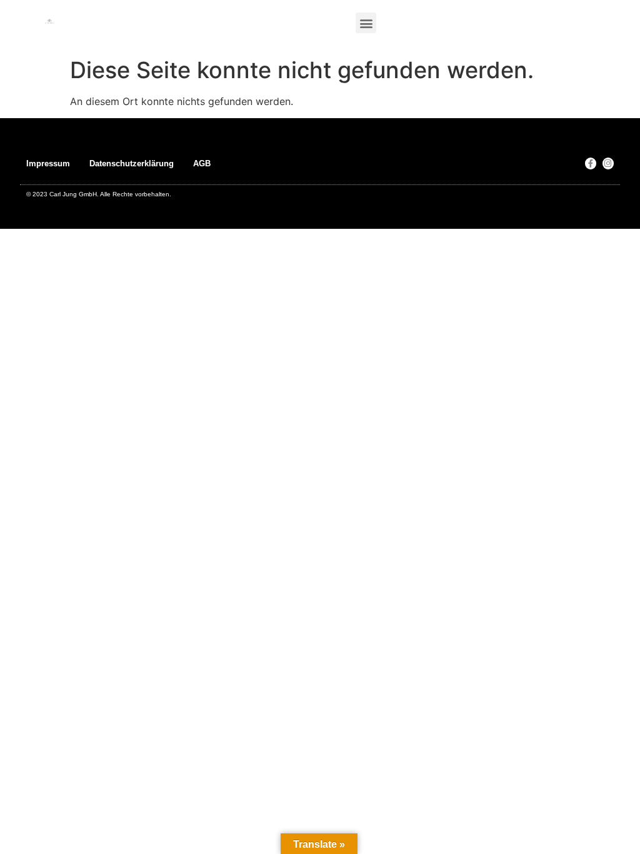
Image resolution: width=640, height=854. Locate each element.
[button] (366, 23)
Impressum (48, 163)
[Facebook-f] (590, 163)
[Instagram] (608, 163)
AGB (202, 163)
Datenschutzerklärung (131, 163)
